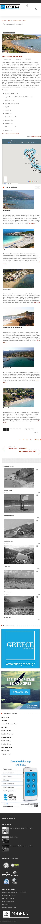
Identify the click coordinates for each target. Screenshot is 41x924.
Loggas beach (8, 490)
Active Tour (5, 717)
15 (29, 429)
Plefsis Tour (5, 750)
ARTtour (4, 720)
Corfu (24, 21)
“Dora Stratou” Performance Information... (21, 846)
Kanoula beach (8, 541)
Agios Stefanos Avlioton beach (12, 56)
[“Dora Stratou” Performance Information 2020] (5, 848)
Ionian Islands (16, 21)
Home (4, 21)
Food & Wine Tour (7, 734)
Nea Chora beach (9, 515)
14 (26, 429)
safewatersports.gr (36, 136)
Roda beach (7, 367)
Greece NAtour (6, 737)
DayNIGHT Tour (6, 730)
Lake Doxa (7, 566)
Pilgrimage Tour (6, 747)
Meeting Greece (6, 744)
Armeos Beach (8, 617)
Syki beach (6, 249)
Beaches (28, 59)
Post (9, 21)
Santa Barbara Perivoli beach (12, 327)
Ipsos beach (7, 210)
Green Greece (11, 32)
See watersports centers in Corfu (10, 133)
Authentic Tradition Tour (9, 724)
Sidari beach (7, 289)
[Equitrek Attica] (5, 839)
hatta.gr (7, 904)
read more (32, 223)
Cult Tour (4, 727)
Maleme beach (8, 592)
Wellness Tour (6, 754)
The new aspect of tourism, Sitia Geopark (21, 828)
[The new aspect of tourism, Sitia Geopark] (5, 830)
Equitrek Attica (14, 837)
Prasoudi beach (8, 408)
